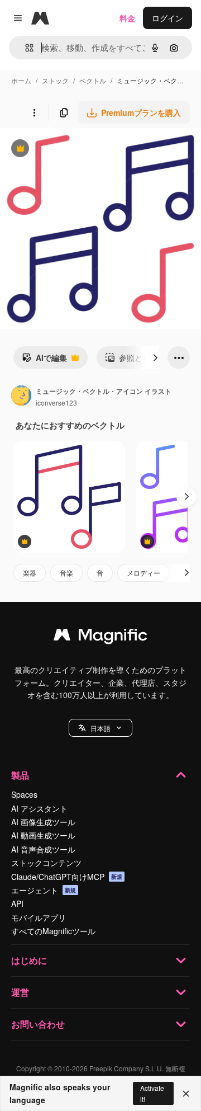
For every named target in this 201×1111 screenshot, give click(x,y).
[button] (100, 728)
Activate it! (152, 1093)
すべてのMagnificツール (53, 930)
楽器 (29, 572)
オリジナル (77, 150)
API (17, 903)
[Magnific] (100, 637)
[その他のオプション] (34, 112)
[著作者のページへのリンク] (21, 396)
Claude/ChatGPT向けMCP (66, 876)
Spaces (24, 794)
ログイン (167, 17)
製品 (20, 775)
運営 (20, 992)
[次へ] (155, 357)
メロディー (143, 572)
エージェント (43, 890)
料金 (127, 17)
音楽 (66, 572)
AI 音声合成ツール (43, 849)
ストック (55, 80)
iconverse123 (56, 402)
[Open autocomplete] (24, 48)
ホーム (21, 80)
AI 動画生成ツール (43, 835)
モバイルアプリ (38, 917)
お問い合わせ (38, 1024)
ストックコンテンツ (46, 862)
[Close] (186, 1093)
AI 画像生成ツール (43, 821)
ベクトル (92, 80)
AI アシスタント (39, 808)
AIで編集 (44, 360)
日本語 (100, 728)
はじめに (29, 960)
